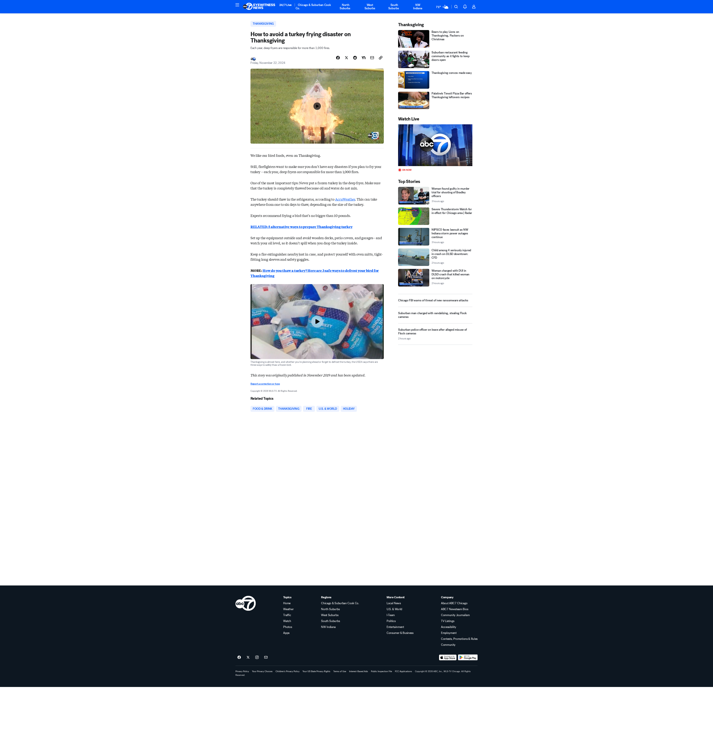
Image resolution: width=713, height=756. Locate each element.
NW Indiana (417, 6)
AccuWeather (345, 199)
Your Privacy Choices (262, 671)
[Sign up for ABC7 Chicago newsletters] (266, 657)
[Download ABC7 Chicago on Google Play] (468, 657)
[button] (237, 5)
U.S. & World (394, 609)
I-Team (391, 615)
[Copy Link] (380, 58)
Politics (391, 621)
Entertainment (395, 627)
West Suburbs (369, 6)
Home (287, 603)
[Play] (435, 145)
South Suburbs (393, 6)
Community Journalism (455, 615)
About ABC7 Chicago (454, 603)
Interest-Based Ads (358, 671)
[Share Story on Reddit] (355, 58)
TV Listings (447, 621)
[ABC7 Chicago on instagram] (257, 657)
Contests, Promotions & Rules (459, 638)
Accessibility (448, 627)
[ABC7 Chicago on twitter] (248, 657)
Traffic (287, 615)
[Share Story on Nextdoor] (363, 58)
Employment (449, 632)
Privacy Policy (242, 671)
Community (448, 644)
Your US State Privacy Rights (316, 671)
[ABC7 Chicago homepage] (259, 7)
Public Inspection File (381, 671)
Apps (286, 632)
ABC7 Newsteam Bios (454, 609)
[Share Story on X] (346, 58)
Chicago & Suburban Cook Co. (313, 6)
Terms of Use (339, 671)
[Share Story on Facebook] (338, 58)
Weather (288, 609)
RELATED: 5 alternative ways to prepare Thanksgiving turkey (301, 226)
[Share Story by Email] (372, 58)
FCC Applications (403, 671)
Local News (394, 603)
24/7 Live (285, 5)
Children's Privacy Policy (287, 671)
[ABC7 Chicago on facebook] (239, 657)
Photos (287, 627)
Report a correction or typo (265, 384)
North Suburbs (345, 6)
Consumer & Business (400, 632)
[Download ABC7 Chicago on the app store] (448, 657)
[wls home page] (245, 603)
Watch (287, 621)
